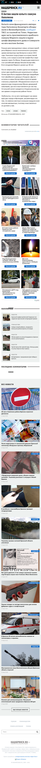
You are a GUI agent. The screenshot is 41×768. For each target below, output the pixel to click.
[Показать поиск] (37, 2)
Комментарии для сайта (32, 131)
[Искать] (37, 732)
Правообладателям (24, 721)
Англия (8, 111)
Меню (38, 7)
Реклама (28, 726)
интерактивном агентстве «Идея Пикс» (26, 756)
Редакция (13, 721)
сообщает (31, 30)
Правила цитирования (16, 726)
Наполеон (23, 111)
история (16, 111)
